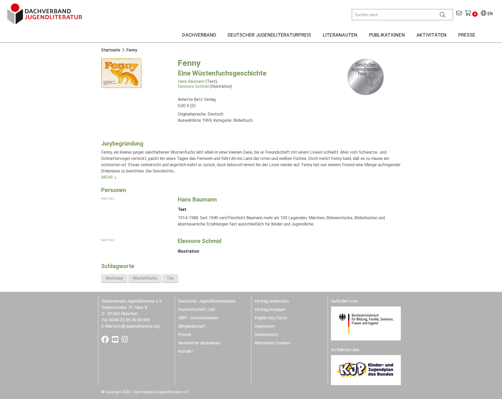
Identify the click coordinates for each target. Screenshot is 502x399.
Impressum (264, 326)
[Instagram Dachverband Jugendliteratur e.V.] (125, 340)
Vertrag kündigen (270, 309)
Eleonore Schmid (193, 86)
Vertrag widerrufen (271, 301)
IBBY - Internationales (198, 317)
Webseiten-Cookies (272, 342)
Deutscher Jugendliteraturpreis (207, 301)
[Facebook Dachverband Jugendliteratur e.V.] (105, 340)
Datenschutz (266, 334)
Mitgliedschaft (192, 326)
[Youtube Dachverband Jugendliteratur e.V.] (115, 340)
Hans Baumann (191, 81)
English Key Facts (270, 317)
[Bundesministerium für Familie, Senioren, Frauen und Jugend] (366, 323)
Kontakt (185, 351)
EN (489, 13)
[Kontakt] (459, 13)
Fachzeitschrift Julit (196, 309)
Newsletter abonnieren (199, 342)
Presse (184, 334)
